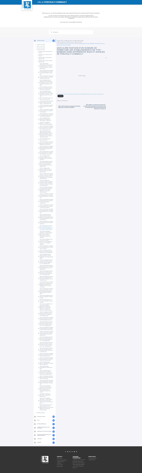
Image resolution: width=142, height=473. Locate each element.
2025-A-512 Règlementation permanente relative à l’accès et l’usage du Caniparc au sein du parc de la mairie (46, 157)
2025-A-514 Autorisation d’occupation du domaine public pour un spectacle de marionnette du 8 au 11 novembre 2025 (46, 211)
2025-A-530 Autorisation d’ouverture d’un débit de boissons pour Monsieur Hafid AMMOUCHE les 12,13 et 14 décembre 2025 (46, 267)
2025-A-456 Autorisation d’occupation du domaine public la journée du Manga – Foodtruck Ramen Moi (46, 102)
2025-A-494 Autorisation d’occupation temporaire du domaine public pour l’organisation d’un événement (46, 143)
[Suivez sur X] (72, 452)
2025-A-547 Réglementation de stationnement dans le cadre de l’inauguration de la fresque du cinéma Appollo (46, 256)
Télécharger (60, 95)
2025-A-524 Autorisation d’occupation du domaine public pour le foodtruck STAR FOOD (46, 222)
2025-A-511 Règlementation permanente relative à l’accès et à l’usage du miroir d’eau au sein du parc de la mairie (46, 170)
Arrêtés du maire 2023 (41, 46)
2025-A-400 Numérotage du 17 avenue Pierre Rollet (45, 139)
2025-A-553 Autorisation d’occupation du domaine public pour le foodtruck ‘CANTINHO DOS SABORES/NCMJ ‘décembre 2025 (46, 333)
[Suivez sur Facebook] (65, 452)
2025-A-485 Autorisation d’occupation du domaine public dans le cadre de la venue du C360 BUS (46, 247)
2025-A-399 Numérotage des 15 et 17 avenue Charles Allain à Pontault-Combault (46, 301)
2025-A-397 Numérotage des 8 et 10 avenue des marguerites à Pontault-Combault (46, 296)
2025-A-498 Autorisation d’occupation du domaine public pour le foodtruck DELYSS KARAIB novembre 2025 (46, 153)
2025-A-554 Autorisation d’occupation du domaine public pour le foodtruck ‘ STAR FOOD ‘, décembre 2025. (46, 359)
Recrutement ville (93, 458)
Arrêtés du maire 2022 (41, 44)
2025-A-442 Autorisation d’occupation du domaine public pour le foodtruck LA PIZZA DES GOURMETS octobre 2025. (46, 72)
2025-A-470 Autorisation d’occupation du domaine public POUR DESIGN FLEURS (46, 106)
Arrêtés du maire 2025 (41, 49)
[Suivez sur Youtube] (74, 452)
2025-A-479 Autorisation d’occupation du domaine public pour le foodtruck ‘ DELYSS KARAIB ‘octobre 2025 (46, 128)
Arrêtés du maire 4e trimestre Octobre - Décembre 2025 (46, 61)
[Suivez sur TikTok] (76, 452)
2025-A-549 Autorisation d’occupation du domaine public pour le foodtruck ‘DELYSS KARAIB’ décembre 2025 (46, 318)
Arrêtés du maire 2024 (41, 47)
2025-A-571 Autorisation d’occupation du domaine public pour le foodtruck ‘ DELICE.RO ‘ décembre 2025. (46, 355)
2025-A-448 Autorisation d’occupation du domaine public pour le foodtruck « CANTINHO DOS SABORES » (46, 115)
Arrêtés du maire (68, 40)
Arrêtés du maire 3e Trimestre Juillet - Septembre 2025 (45, 58)
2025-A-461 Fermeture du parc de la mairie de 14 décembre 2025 (46, 98)
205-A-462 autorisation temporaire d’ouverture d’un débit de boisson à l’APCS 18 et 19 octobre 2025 (46, 88)
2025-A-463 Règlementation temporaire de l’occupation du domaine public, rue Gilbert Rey (45, 119)
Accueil (58, 40)
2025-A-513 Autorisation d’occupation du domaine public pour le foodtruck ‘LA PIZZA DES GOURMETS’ (46, 206)
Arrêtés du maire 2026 (41, 412)
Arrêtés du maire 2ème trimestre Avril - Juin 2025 (46, 52)
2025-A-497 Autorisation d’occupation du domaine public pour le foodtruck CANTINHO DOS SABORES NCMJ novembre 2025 (46, 148)
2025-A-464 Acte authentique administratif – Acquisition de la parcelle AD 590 (45, 395)
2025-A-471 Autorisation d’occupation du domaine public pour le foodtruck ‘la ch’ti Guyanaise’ (46, 110)
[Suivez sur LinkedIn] (70, 452)
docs (62, 40)
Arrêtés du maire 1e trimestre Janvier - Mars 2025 (45, 55)
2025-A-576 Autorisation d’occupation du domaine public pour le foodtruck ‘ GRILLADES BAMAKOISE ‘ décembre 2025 (46, 382)
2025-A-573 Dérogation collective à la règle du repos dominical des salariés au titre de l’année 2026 (46, 377)
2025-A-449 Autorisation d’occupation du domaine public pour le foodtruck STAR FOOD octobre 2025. (46, 77)
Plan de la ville (60, 466)
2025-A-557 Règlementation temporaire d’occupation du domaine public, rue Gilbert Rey (46, 363)
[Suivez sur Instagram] (68, 452)
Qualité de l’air (92, 459)
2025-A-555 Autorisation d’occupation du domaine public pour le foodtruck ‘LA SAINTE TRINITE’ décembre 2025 (46, 328)
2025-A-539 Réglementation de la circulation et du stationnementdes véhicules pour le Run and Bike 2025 (46, 251)
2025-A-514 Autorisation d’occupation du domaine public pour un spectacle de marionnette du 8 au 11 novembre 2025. (46, 195)
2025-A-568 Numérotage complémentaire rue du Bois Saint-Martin (46, 367)
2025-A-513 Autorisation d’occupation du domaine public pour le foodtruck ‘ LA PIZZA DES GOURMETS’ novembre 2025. (46, 201)
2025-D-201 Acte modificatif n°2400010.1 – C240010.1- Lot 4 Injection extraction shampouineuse (46, 123)
